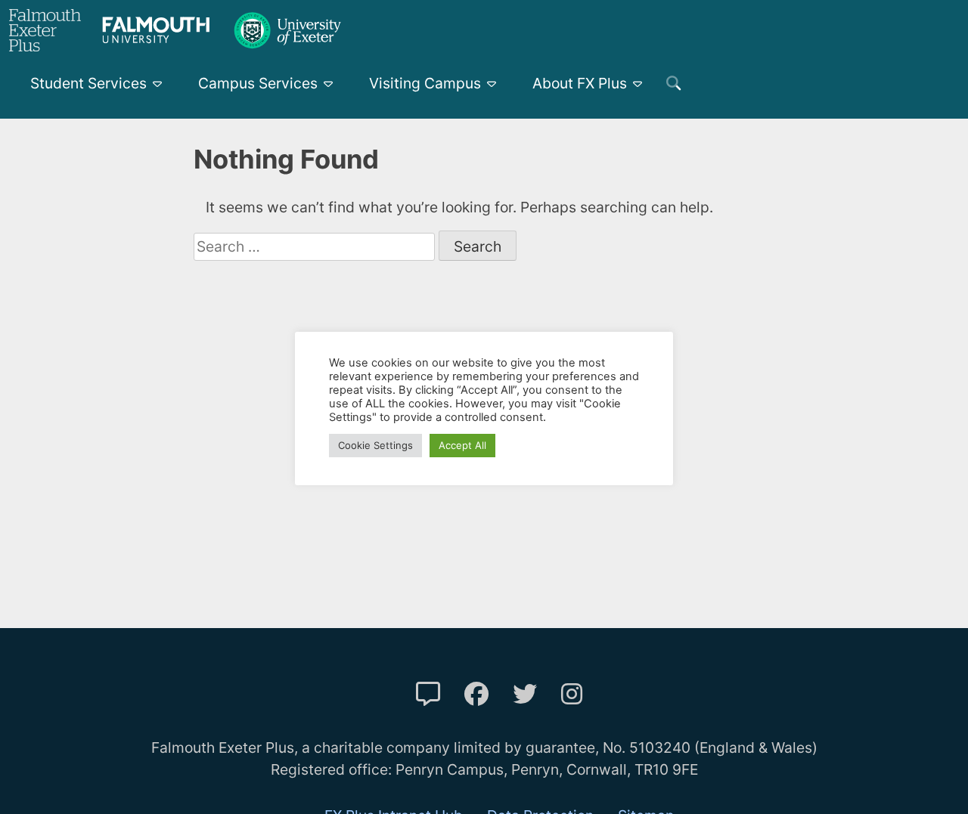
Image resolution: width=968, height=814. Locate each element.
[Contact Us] (428, 694)
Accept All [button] (462, 445)
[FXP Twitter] (525, 694)
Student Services (88, 83)
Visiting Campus (425, 83)
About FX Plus (579, 83)
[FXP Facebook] (476, 694)
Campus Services (258, 83)
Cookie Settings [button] (375, 445)
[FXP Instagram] (571, 694)
